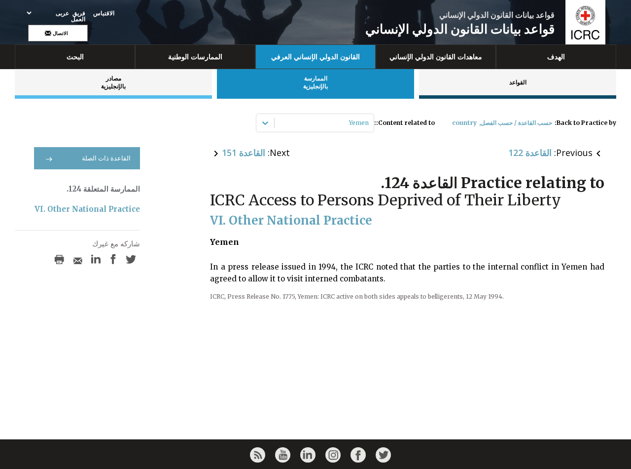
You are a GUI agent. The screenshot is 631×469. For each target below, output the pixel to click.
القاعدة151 (243, 152)
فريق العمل (78, 16)
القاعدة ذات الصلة (106, 158)
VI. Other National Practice (87, 209)
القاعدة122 (530, 152)
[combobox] (368, 122)
